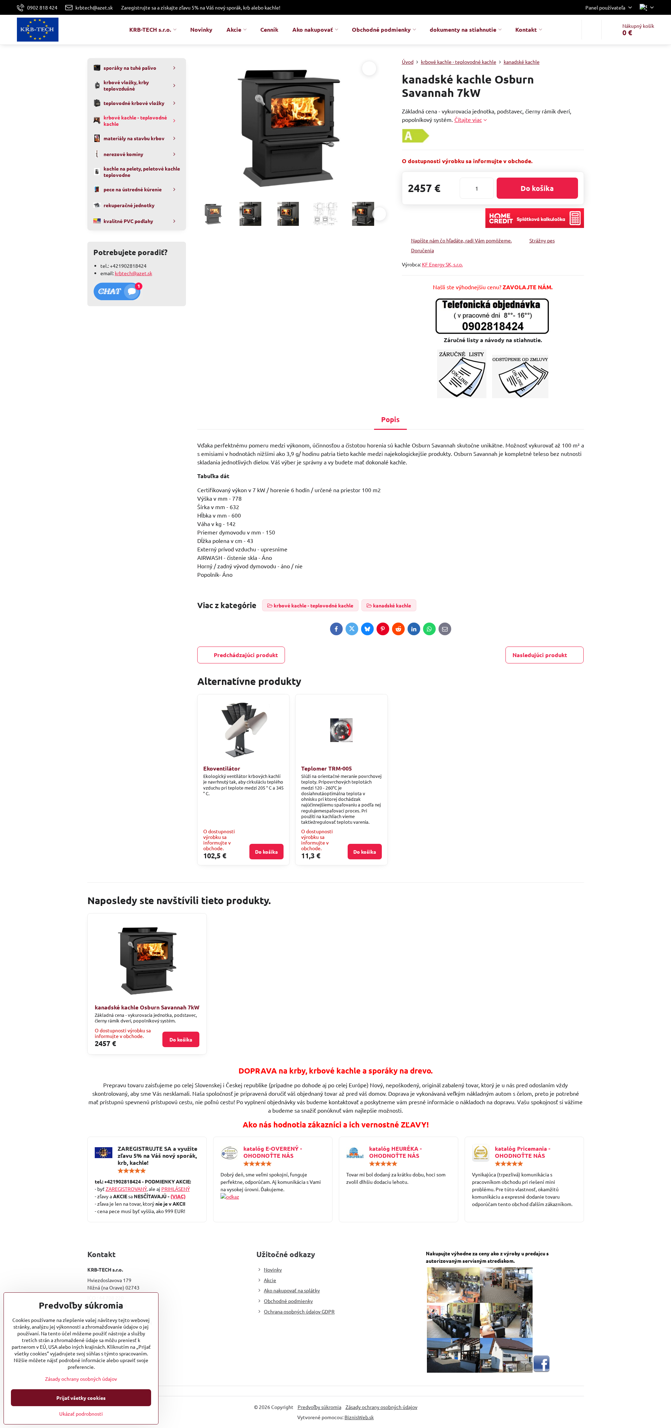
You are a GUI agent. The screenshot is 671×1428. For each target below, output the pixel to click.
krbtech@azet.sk (133, 273)
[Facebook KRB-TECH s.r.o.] (541, 1370)
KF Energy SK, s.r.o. (442, 264)
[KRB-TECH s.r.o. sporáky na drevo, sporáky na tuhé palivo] (272, 1196)
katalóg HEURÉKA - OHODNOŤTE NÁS (395, 1152)
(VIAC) (178, 1196)
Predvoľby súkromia (319, 1407)
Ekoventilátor (221, 768)
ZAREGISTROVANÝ (126, 1189)
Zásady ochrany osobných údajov (381, 1407)
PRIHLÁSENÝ (175, 1189)
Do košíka (537, 188)
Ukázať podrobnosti (81, 1413)
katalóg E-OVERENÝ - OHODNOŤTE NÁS (272, 1152)
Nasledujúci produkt (539, 655)
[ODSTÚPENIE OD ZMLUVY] (520, 396)
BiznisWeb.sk (359, 1417)
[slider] (132, 1171)
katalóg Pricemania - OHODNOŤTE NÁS (522, 1152)
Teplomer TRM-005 (326, 768)
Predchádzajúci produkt (246, 655)
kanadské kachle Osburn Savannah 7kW (147, 1007)
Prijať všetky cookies (81, 1398)
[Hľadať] (591, 29)
